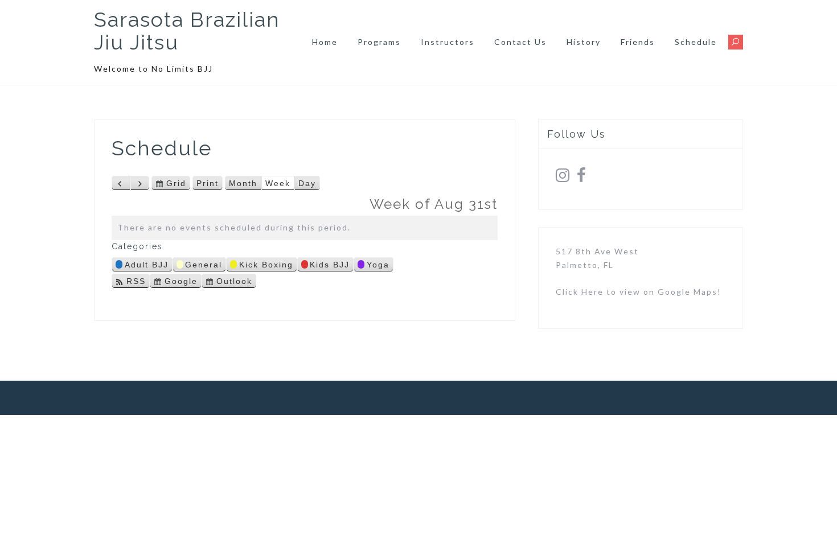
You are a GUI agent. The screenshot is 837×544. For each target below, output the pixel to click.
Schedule (696, 42)
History (584, 42)
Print (209, 185)
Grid (176, 185)
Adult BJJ (147, 264)
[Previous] (121, 183)
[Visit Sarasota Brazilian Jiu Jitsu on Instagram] (563, 178)
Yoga (378, 264)
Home (325, 42)
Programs (379, 42)
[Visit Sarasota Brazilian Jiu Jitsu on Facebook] (582, 178)
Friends (638, 42)
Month (243, 183)
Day (307, 183)
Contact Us (520, 42)
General (203, 264)
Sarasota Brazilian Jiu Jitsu (187, 30)
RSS (136, 281)
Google (181, 283)
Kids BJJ (330, 264)
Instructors (447, 42)
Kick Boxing (266, 264)
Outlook (234, 283)
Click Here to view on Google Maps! (638, 291)
